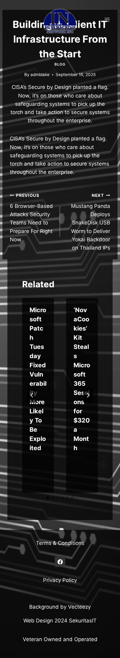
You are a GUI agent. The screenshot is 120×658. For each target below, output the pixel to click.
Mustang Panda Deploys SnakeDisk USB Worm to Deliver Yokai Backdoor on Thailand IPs (90, 222)
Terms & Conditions (60, 543)
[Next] (88, 395)
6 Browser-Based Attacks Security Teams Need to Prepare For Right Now (31, 217)
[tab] (47, 497)
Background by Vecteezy (60, 607)
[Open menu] (107, 19)
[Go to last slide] (32, 395)
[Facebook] (60, 562)
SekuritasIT (83, 621)
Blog (59, 64)
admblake (40, 74)
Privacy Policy (60, 580)
